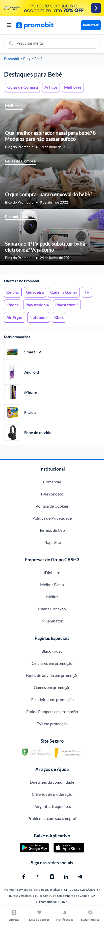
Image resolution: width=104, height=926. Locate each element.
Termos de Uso (52, 530)
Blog (26, 59)
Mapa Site (52, 542)
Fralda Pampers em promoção (52, 711)
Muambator (52, 620)
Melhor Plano (52, 584)
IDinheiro (52, 572)
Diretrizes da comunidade (52, 782)
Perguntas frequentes (52, 806)
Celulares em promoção (52, 663)
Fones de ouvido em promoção (52, 675)
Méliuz (52, 596)
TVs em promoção (52, 723)
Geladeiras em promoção (52, 699)
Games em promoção (52, 687)
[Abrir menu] (9, 25)
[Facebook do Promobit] (24, 877)
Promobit (11, 59)
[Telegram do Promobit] (80, 877)
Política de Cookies (52, 506)
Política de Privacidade (52, 518)
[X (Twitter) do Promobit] (38, 877)
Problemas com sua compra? (52, 818)
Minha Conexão (52, 608)
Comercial (52, 481)
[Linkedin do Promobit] (66, 877)
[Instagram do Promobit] (52, 877)
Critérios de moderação (52, 794)
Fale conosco (52, 493)
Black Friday (52, 651)
